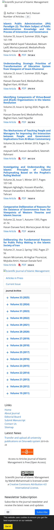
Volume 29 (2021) (19, 325)
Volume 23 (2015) (19, 366)
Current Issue (13, 284)
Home (8, 409)
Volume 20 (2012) (19, 386)
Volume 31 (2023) (19, 311)
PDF (28, 55)
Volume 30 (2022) (19, 318)
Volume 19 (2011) (19, 393)
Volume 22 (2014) (19, 372)
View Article (9, 55)
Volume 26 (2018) (19, 345)
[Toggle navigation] (26, 6)
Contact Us (11, 423)
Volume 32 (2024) (19, 304)
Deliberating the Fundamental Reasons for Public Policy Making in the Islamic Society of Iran (27, 242)
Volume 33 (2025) (19, 297)
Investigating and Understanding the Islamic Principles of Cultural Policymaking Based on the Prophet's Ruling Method (27, 171)
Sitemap (9, 427)
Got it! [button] (8, 526)
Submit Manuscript (15, 420)
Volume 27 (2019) (19, 338)
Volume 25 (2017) (19, 352)
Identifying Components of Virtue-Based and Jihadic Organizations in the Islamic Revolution (27, 99)
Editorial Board (13, 416)
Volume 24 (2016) (19, 359)
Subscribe (42, 512)
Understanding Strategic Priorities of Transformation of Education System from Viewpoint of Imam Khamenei (27, 66)
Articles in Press (14, 278)
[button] (33, 520)
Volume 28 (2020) (19, 331)
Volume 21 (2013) (19, 379)
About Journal (12, 413)
